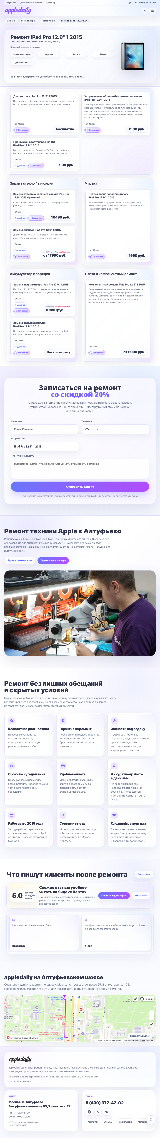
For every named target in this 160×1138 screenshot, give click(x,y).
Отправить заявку (80, 486)
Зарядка (49, 54)
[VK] (136, 3)
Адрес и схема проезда (20, 560)
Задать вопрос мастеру (53, 560)
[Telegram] (130, 3)
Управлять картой (140, 1035)
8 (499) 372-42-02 (147, 2)
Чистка (76, 54)
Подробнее (20, 166)
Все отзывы (144, 874)
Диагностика (21, 62)
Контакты (93, 1121)
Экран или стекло (21, 54)
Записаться (23, 130)
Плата (103, 54)
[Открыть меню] (152, 10)
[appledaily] (18, 11)
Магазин (142, 1121)
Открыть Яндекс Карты (114, 895)
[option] (44, 933)
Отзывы (108, 1121)
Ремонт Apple (125, 1121)
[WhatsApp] (133, 3)
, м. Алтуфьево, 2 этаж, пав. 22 (39, 1104)
